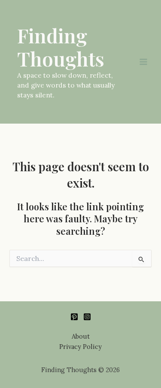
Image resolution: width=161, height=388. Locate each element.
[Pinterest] (74, 317)
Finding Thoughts (60, 47)
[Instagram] (87, 317)
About (81, 336)
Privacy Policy (80, 347)
